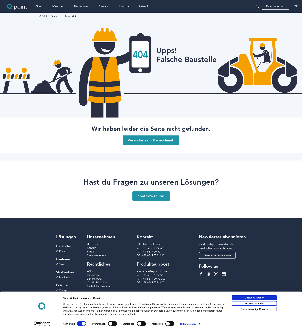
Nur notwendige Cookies (254, 309)
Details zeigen (188, 324)
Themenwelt (81, 6)
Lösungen (58, 6)
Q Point (43, 16)
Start (39, 6)
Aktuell (143, 6)
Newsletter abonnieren (217, 255)
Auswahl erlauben (254, 303)
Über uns (123, 6)
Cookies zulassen (254, 297)
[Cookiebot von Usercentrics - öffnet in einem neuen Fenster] (42, 323)
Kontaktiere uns (151, 196)
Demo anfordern (275, 6)
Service (103, 6)
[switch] (112, 323)
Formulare (56, 16)
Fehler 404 (70, 16)
